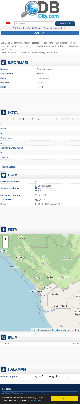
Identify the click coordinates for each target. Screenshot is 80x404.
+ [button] (5, 239)
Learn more (36, 400)
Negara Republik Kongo (43, 43)
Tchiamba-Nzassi (42, 46)
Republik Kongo (44, 69)
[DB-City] (40, 19)
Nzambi (8, 49)
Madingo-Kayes (7, 148)
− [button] (5, 245)
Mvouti (29, 46)
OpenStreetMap (59, 329)
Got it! (64, 398)
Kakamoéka (6, 138)
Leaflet (35, 329)
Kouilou (40, 33)
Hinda (21, 46)
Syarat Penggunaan (14, 393)
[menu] (8, 24)
